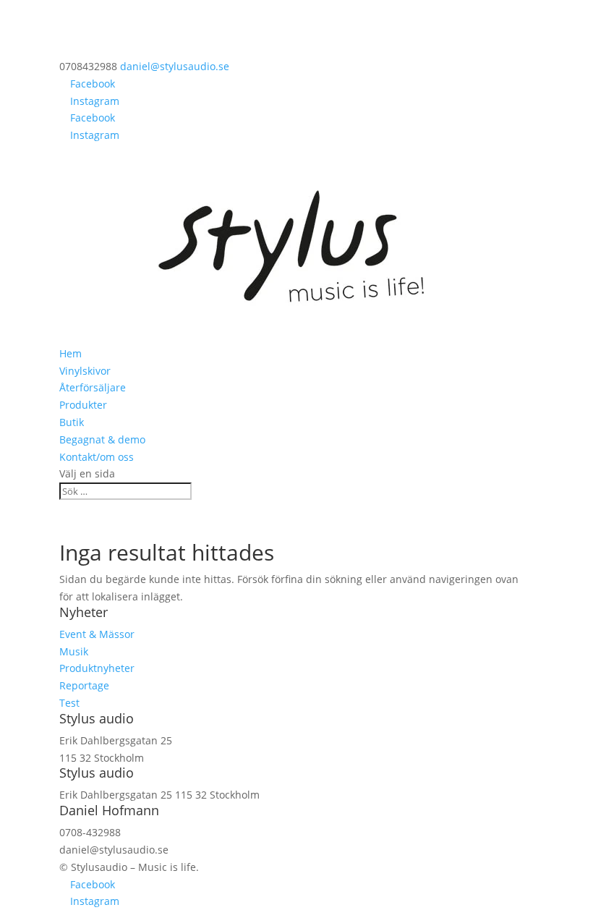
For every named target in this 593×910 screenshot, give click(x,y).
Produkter (83, 405)
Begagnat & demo (102, 439)
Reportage (84, 685)
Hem (70, 353)
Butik (71, 422)
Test (69, 703)
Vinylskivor (85, 371)
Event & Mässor (97, 634)
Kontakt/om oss (96, 457)
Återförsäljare (92, 387)
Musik (73, 651)
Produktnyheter (97, 668)
